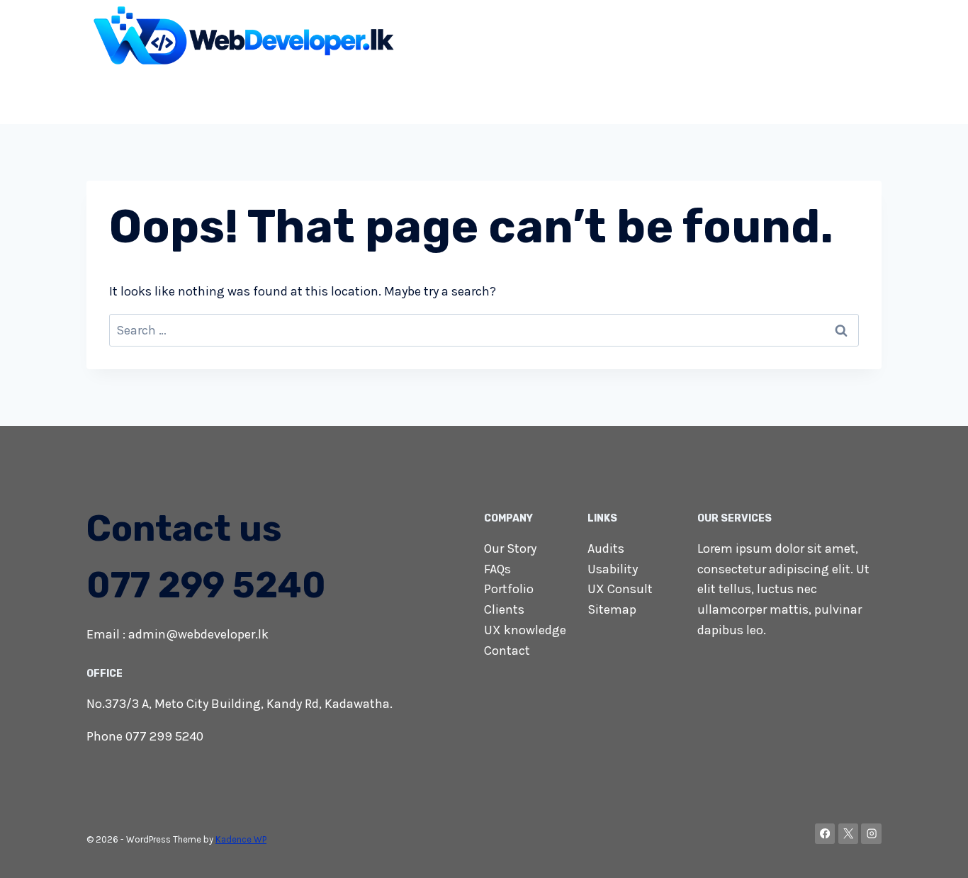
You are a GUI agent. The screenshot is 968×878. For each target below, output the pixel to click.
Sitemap (611, 609)
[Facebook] (825, 833)
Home (171, 95)
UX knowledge (525, 630)
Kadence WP (240, 839)
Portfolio (509, 589)
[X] (848, 833)
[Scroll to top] (935, 852)
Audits (605, 548)
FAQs (497, 569)
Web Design (238, 95)
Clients (504, 609)
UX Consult (620, 589)
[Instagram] (871, 833)
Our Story (510, 548)
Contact (851, 95)
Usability (612, 569)
